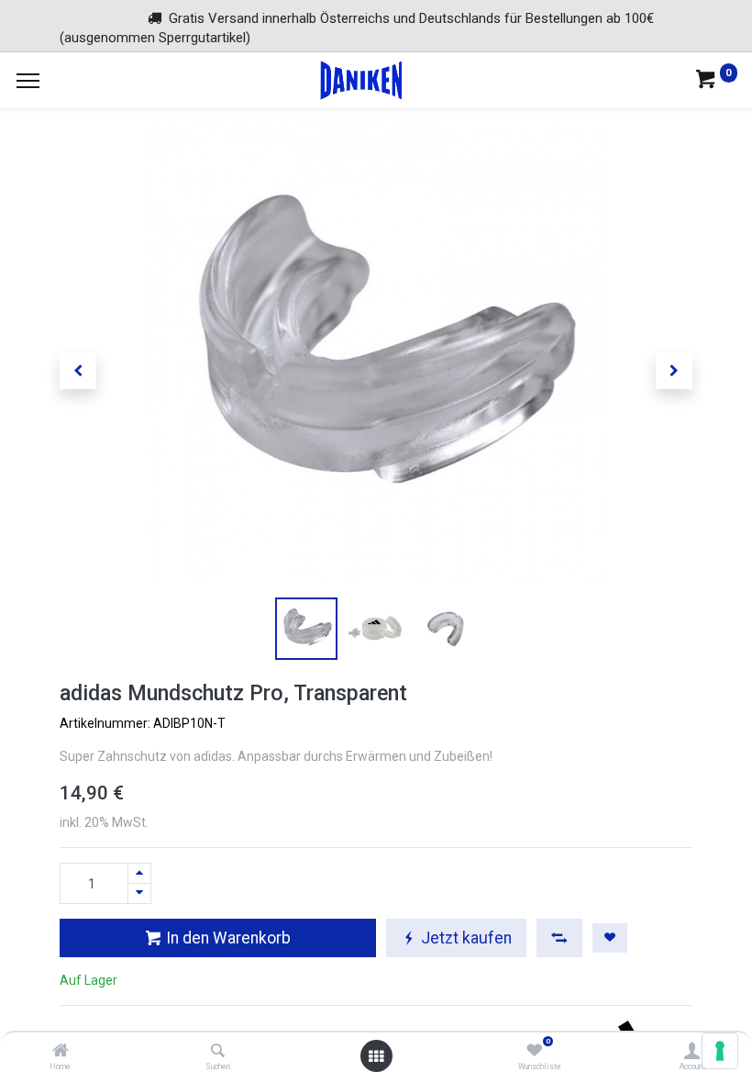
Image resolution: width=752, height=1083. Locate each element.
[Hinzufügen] (139, 873)
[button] (78, 370)
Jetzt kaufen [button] (464, 938)
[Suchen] (218, 1051)
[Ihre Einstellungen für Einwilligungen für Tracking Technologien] (719, 1050)
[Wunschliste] (534, 1051)
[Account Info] (692, 1051)
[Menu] (28, 80)
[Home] (60, 1051)
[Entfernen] (139, 893)
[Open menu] (376, 1056)
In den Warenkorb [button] (226, 938)
